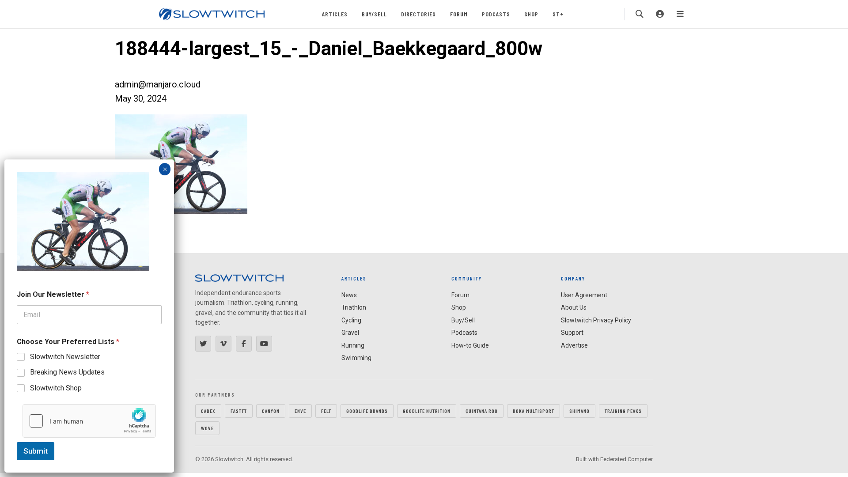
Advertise (574, 345)
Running (352, 345)
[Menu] (680, 14)
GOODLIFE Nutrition (426, 411)
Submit (35, 451)
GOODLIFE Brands (367, 411)
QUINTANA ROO (482, 411)
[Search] (639, 14)
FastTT (239, 411)
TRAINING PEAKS (623, 411)
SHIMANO (579, 411)
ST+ (558, 14)
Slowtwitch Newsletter (65, 356)
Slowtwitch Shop (56, 388)
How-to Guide (470, 345)
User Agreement (584, 295)
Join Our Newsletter (53, 294)
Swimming (356, 357)
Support (572, 332)
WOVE (207, 428)
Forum (459, 14)
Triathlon (353, 307)
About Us (574, 307)
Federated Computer (626, 459)
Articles (335, 14)
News (349, 295)
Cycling (351, 320)
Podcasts (496, 14)
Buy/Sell (374, 14)
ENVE (300, 411)
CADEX (208, 411)
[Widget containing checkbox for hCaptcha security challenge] (89, 421)
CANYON (271, 411)
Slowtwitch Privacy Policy (596, 320)
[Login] (660, 14)
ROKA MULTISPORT (533, 411)
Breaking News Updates (67, 372)
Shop (531, 14)
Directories (418, 14)
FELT (326, 411)
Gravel (350, 332)
